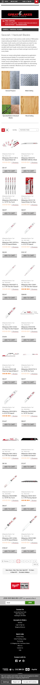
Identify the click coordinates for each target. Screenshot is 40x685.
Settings (6, 682)
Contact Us (20, 648)
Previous (6, 561)
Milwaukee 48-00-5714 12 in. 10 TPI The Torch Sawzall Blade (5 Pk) (29, 371)
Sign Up (29, 1)
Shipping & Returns (20, 627)
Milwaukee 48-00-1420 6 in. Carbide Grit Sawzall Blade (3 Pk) (28, 455)
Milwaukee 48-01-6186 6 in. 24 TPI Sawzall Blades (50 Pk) (9, 540)
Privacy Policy (20, 636)
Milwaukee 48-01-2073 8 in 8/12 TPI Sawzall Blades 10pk (10, 244)
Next (35, 564)
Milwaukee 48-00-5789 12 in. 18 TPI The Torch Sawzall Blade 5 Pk (10, 202)
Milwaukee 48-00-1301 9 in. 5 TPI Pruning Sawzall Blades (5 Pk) (29, 497)
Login (23, 1)
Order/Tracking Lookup (20, 639)
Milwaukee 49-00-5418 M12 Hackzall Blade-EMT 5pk (29, 328)
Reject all (16, 682)
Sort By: (15, 130)
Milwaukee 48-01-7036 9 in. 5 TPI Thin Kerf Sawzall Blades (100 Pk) (29, 286)
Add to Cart (9, 171)
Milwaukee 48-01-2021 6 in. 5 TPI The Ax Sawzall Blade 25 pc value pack (9, 455)
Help (20, 650)
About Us (20, 645)
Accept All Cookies (30, 682)
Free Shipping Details (21, 24)
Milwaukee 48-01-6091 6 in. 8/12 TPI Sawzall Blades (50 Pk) (28, 244)
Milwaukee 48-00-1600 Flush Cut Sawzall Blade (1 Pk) (10, 371)
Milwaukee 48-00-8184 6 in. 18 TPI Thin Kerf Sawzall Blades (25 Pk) (28, 413)
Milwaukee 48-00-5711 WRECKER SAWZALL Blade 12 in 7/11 (29, 159)
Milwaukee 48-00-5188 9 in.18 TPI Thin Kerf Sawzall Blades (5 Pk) (28, 540)
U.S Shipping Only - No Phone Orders (20, 643)
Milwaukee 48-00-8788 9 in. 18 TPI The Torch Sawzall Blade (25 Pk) (9, 497)
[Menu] (4, 2)
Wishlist (20, 622)
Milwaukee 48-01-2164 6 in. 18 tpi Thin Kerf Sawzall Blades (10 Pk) (10, 328)
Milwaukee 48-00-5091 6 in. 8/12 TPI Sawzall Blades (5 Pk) (9, 413)
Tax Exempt (20, 641)
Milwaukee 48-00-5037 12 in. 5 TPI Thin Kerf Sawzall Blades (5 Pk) (10, 286)
